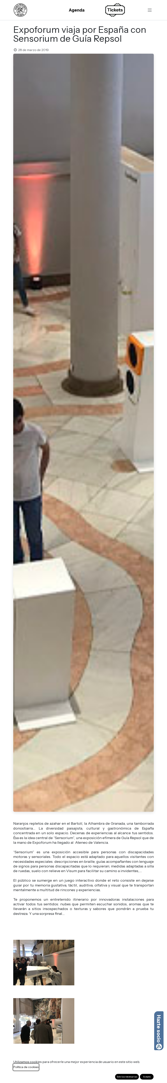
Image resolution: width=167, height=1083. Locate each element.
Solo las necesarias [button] (127, 1076)
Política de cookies (25, 1067)
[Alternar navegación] (150, 10)
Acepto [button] (147, 1076)
